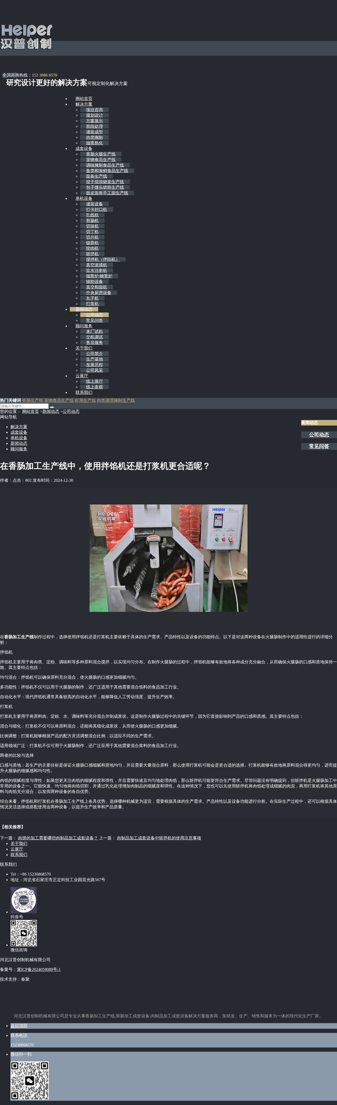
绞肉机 (92, 248)
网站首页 (84, 98)
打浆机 (92, 303)
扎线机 (92, 215)
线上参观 (94, 387)
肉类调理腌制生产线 (116, 400)
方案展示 (94, 121)
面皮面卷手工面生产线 (107, 193)
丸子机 (92, 298)
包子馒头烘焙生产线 (105, 187)
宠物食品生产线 (101, 159)
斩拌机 (92, 254)
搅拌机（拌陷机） (103, 259)
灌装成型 (94, 132)
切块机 (92, 226)
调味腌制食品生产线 (105, 165)
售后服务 (94, 342)
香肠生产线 (32, 400)
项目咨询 (94, 109)
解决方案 (84, 104)
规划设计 (94, 115)
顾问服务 (84, 326)
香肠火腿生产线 (101, 154)
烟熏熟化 (94, 143)
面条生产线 (96, 176)
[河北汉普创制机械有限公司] (26, 48)
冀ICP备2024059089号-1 (39, 969)
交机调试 (94, 337)
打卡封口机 (96, 209)
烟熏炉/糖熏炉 (99, 276)
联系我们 (84, 392)
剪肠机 (92, 220)
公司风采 (94, 370)
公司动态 (94, 315)
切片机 (92, 237)
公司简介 (94, 353)
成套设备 (84, 148)
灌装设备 (94, 204)
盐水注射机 (96, 270)
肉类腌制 (94, 137)
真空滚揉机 (96, 265)
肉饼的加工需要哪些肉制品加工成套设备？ (58, 838)
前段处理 (94, 126)
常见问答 (94, 320)
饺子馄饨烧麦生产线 (105, 182)
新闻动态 (84, 309)
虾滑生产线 (85, 400)
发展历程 (94, 364)
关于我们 (84, 348)
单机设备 (84, 198)
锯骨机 (92, 242)
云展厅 (82, 376)
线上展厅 (94, 381)
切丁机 (92, 231)
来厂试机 (94, 331)
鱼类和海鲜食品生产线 (107, 170)
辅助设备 (94, 281)
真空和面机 (96, 287)
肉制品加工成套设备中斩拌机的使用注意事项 (159, 838)
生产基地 (94, 359)
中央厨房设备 (98, 292)
